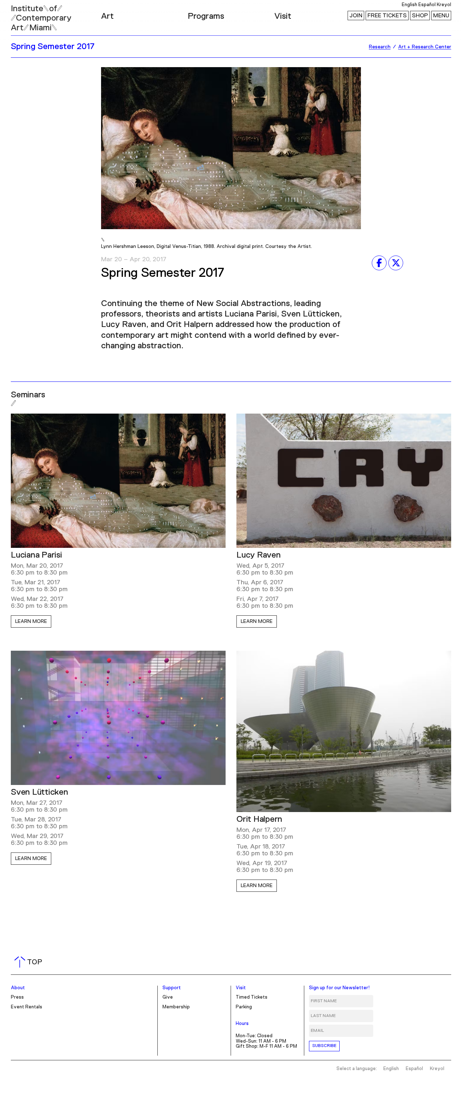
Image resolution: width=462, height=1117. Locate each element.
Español (427, 5)
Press (17, 997)
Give (167, 997)
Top (29, 962)
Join (355, 15)
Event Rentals (26, 1007)
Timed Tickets (251, 997)
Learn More (31, 621)
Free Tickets (387, 15)
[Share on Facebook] (379, 262)
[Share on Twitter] (396, 262)
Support (171, 988)
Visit (282, 16)
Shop (420, 15)
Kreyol (444, 5)
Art (107, 16)
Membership (176, 1007)
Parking (244, 1007)
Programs (206, 16)
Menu (441, 15)
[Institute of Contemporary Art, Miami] (22, 14)
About (18, 988)
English (409, 5)
